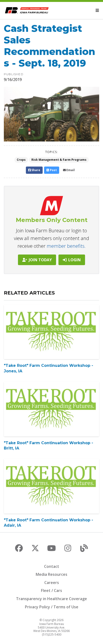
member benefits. (66, 246)
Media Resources (51, 574)
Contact (51, 566)
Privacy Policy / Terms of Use (51, 607)
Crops (21, 160)
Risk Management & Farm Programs (58, 160)
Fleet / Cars (51, 590)
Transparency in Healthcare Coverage (51, 598)
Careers (51, 582)
